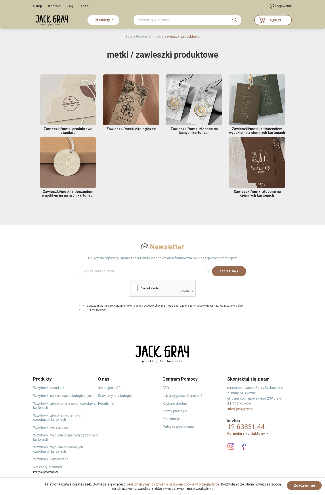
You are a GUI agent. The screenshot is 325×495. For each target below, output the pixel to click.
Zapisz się (227, 271)
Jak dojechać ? (109, 388)
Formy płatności (174, 411)
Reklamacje (171, 419)
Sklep (37, 6)
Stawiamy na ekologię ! (116, 396)
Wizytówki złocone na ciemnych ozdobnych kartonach (57, 417)
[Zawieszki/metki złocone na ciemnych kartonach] (257, 162)
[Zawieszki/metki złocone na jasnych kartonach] (194, 99)
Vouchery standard (47, 467)
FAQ (70, 6)
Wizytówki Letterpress (51, 459)
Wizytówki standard (48, 388)
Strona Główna (136, 36)
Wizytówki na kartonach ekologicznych (63, 396)
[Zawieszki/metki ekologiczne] (131, 99)
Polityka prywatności (178, 427)
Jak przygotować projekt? (182, 396)
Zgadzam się (304, 485)
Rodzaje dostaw (174, 403)
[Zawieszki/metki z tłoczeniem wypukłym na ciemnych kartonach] (257, 99)
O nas (84, 6)
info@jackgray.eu (240, 409)
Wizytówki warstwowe (50, 427)
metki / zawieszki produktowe (176, 36)
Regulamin (106, 403)
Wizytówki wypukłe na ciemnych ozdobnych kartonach (58, 449)
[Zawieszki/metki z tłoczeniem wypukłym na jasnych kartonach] (68, 162)
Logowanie (283, 6)
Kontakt (54, 6)
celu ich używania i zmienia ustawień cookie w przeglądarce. (173, 484)
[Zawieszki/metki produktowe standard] (68, 99)
